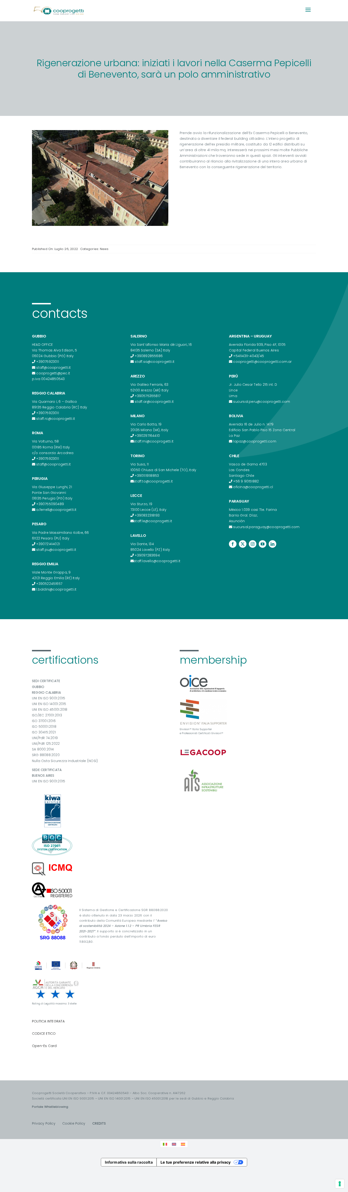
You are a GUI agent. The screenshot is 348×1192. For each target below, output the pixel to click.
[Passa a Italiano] (165, 1144)
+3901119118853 (147, 475)
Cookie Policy (73, 1123)
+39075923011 (47, 361)
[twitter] (242, 544)
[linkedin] (272, 544)
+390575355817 (148, 396)
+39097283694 (147, 555)
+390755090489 (50, 504)
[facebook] (232, 544)
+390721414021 (48, 544)
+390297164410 (147, 435)
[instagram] (252, 544)
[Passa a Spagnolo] (182, 1144)
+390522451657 (49, 583)
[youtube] (262, 544)
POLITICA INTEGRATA (48, 1021)
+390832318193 (147, 515)
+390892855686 (149, 356)
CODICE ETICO (44, 1033)
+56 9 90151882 (246, 481)
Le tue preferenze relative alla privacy (196, 1162)
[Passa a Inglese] (174, 1144)
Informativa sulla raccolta (128, 1162)
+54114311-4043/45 (248, 356)
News (104, 249)
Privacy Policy (43, 1123)
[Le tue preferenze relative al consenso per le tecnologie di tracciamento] (339, 1183)
